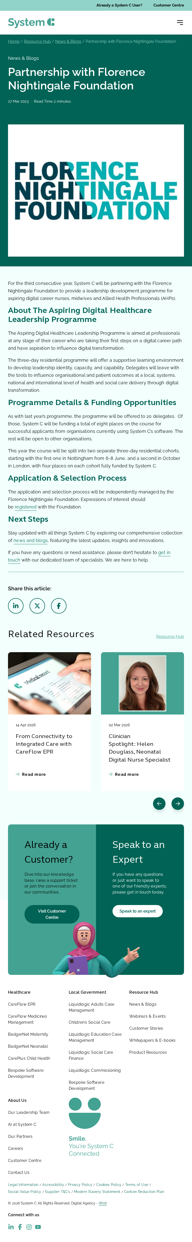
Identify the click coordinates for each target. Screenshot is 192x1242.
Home (14, 41)
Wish (103, 1203)
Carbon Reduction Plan (144, 1192)
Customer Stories (146, 1028)
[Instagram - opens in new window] (29, 1227)
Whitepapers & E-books (152, 1040)
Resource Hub (37, 41)
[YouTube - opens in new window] (38, 1227)
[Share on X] (37, 606)
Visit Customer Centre (52, 914)
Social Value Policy (24, 1192)
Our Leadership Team (29, 1112)
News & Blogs (68, 41)
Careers (15, 1148)
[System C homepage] (31, 23)
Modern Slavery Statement (97, 1192)
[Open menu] (180, 23)
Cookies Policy (109, 1185)
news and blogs (31, 540)
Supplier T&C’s (57, 1192)
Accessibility (53, 1185)
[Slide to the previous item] (159, 803)
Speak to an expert (138, 911)
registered (25, 506)
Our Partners (20, 1136)
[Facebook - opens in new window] (20, 1227)
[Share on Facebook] (58, 606)
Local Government (87, 992)
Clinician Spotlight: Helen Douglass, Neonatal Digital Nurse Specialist (140, 748)
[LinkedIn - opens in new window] (11, 1227)
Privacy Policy (80, 1185)
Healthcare (19, 992)
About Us (17, 1100)
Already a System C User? (119, 5)
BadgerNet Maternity (28, 1034)
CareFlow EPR (22, 1004)
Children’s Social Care (89, 1022)
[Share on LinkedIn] (16, 606)
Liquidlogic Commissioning (95, 1070)
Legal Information (23, 1185)
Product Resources (148, 1052)
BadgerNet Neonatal (28, 1046)
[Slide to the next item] (178, 803)
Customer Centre (169, 5)
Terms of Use (136, 1185)
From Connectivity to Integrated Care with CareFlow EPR (44, 744)
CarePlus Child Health (29, 1058)
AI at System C (22, 1124)
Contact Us (19, 1172)
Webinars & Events (147, 1016)
